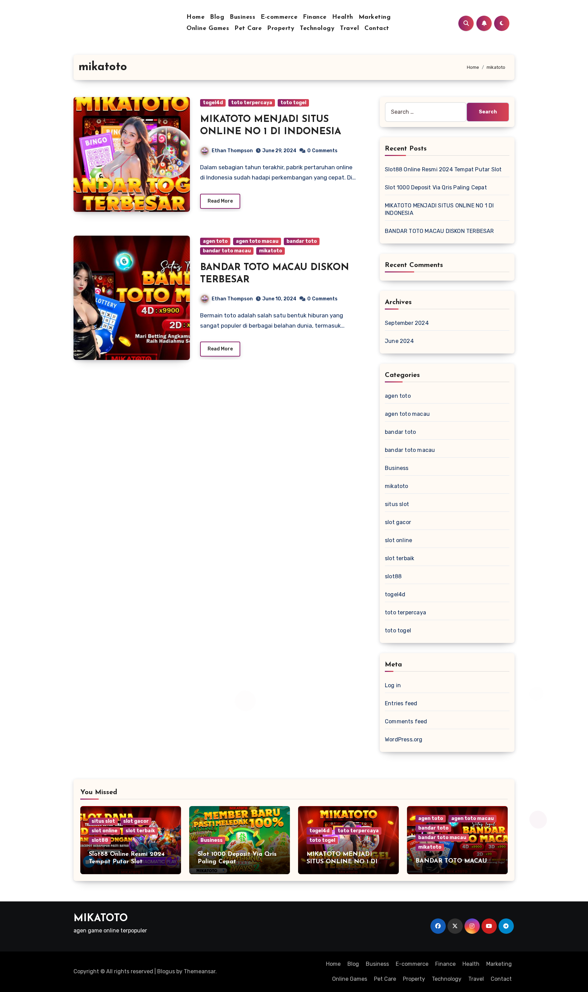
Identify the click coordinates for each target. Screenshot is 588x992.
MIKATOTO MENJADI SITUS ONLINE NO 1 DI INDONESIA (342, 861)
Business (242, 17)
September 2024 (407, 323)
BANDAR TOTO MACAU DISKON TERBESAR (439, 231)
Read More (220, 201)
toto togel (293, 103)
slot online (398, 540)
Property (280, 29)
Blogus (166, 971)
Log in (393, 685)
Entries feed (401, 703)
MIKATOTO (101, 918)
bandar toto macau (227, 251)
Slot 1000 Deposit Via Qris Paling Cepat (436, 187)
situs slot (397, 504)
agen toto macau (257, 241)
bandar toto (302, 241)
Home (195, 17)
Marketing (375, 17)
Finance (315, 17)
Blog (217, 17)
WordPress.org (404, 739)
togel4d (213, 103)
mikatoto (270, 251)
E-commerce (279, 17)
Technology (317, 29)
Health (342, 17)
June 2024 (399, 341)
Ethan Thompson (232, 151)
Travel (349, 29)
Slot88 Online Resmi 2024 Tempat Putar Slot (443, 169)
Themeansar (199, 971)
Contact (376, 29)
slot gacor (398, 522)
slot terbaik (399, 558)
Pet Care (248, 29)
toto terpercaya (251, 103)
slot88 (393, 576)
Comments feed (406, 721)
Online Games (207, 29)
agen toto (215, 241)
